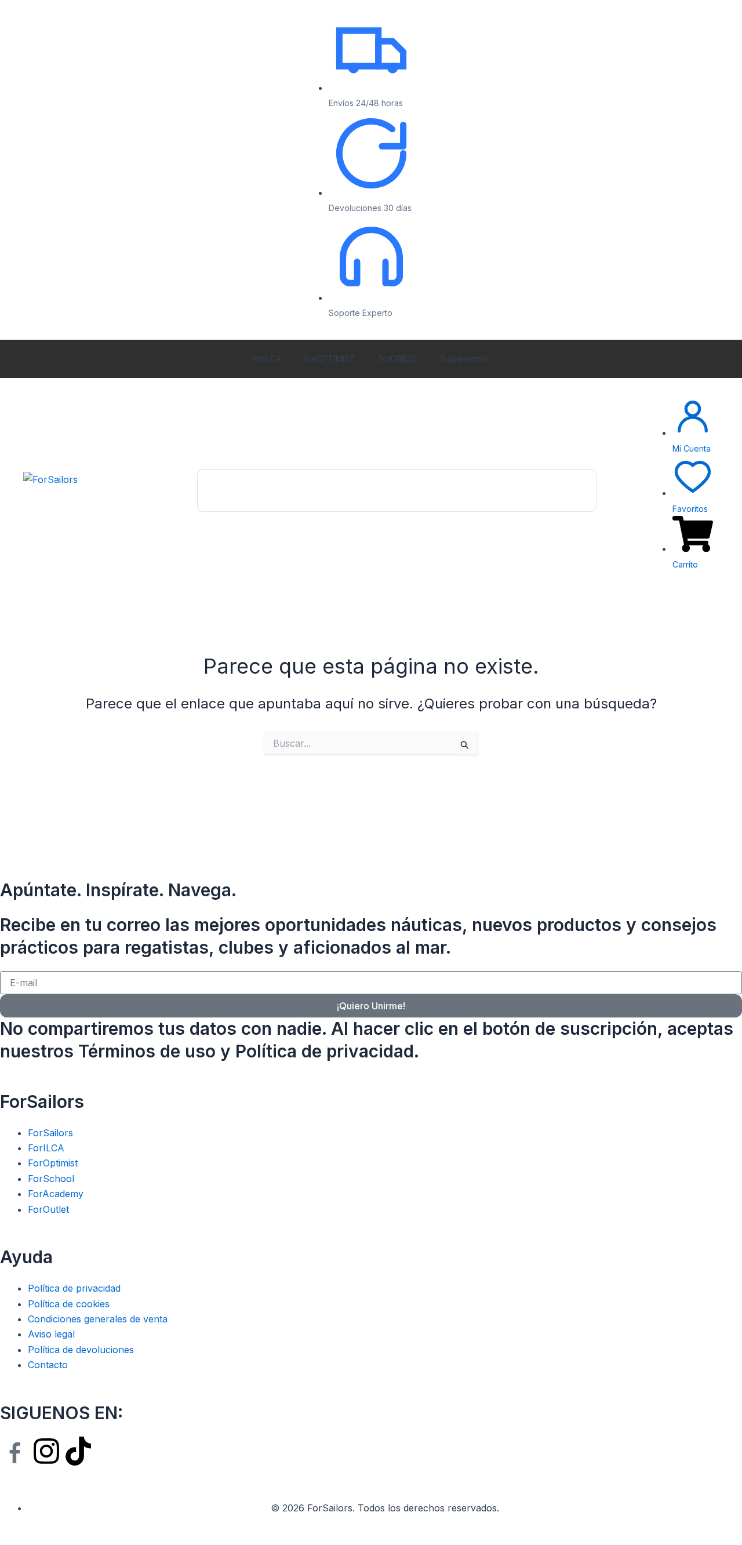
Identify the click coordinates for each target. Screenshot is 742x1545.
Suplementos (465, 358)
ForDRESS (398, 358)
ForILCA (266, 358)
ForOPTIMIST (329, 358)
